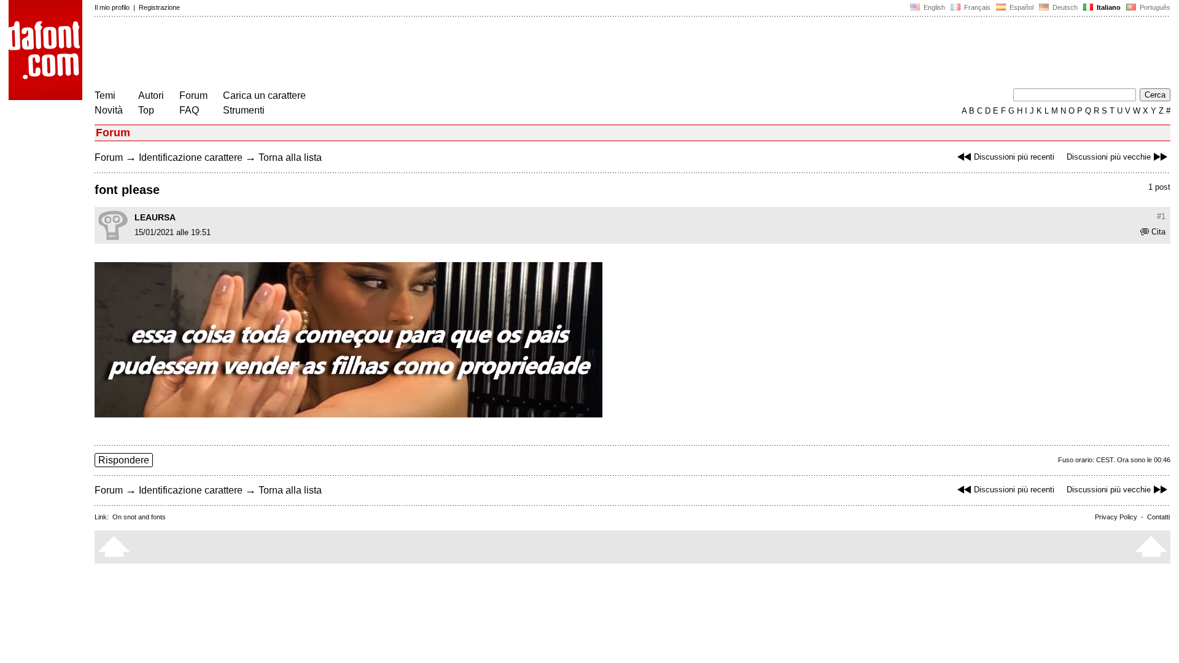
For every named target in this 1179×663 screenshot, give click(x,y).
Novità (109, 110)
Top (146, 110)
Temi (105, 95)
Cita (1158, 231)
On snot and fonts (139, 517)
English (933, 7)
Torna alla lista (290, 157)
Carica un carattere (264, 95)
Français (976, 7)
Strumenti (244, 110)
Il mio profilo (112, 7)
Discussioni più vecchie (1109, 156)
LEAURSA (155, 217)
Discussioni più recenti (1014, 156)
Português (1153, 7)
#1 (1161, 216)
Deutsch (1064, 7)
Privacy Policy (1116, 517)
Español (1020, 7)
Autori (151, 95)
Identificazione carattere (191, 157)
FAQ (189, 110)
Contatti (1158, 517)
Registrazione (159, 7)
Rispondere (123, 460)
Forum (193, 95)
